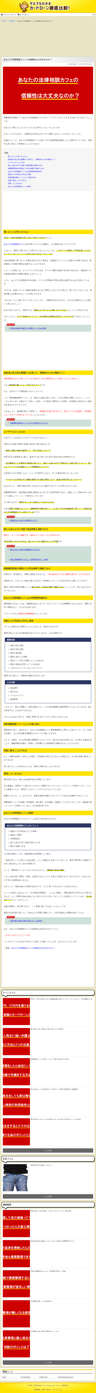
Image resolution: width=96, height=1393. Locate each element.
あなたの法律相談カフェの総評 (19, 186)
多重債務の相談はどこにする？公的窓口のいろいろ (29, 423)
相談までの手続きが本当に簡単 (19, 174)
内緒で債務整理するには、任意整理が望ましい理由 (29, 559)
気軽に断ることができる (17, 180)
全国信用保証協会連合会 (65, 1377)
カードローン (24, 15)
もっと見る (48, 1150)
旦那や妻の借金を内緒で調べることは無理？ (26, 921)
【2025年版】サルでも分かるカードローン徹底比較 (50, 1385)
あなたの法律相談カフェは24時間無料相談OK (25, 171)
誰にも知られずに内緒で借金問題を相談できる (25, 165)
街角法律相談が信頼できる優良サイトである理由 (28, 328)
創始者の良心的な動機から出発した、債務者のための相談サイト (32, 159)
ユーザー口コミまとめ (16, 162)
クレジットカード (9, 15)
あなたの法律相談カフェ (14, 244)
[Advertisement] (48, 39)
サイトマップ (57, 1389)
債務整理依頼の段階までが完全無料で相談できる (26, 168)
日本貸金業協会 (25, 1377)
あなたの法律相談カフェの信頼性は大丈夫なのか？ (32, 948)
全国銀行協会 (43, 1377)
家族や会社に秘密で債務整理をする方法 (25, 550)
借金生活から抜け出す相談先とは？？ (24, 520)
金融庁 (4, 1377)
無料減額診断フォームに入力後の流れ (22, 177)
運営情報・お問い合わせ (42, 1389)
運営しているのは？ (15, 183)
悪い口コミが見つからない (18, 156)
